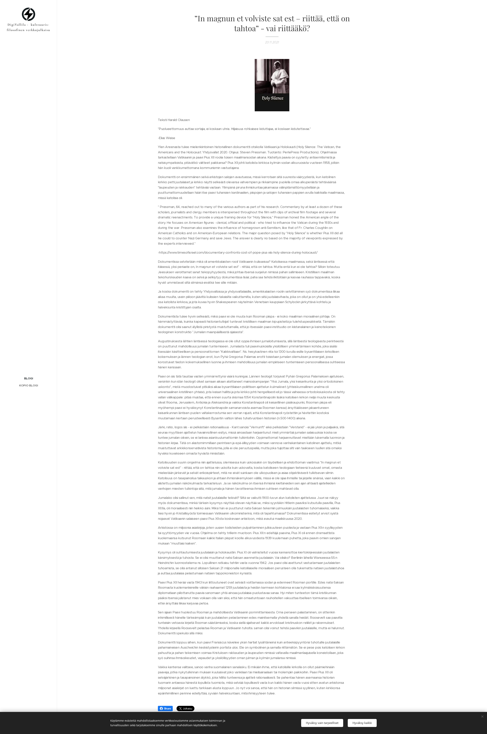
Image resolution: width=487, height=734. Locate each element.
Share (167, 708)
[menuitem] (28, 378)
